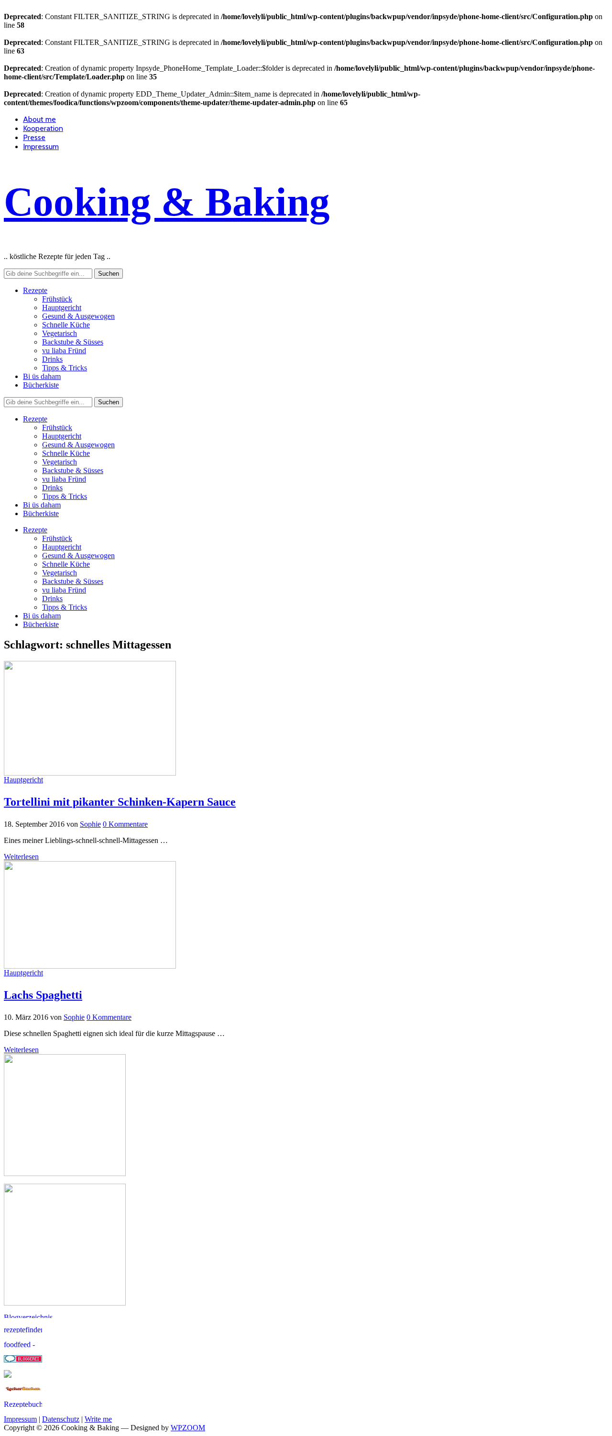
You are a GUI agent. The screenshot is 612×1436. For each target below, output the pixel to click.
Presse (34, 137)
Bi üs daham (42, 376)
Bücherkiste (41, 385)
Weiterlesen (21, 857)
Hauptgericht (61, 307)
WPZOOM (188, 1428)
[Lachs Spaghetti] (90, 966)
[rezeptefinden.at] (23, 1330)
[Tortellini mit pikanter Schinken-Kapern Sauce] (90, 773)
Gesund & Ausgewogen (78, 316)
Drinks (52, 359)
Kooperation (43, 128)
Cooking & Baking (167, 201)
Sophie (90, 824)
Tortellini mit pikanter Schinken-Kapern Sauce (120, 802)
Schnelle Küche (66, 325)
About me (39, 119)
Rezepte (35, 290)
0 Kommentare (125, 824)
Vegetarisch (59, 333)
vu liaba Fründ (64, 350)
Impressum (41, 146)
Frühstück (57, 299)
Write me (98, 1419)
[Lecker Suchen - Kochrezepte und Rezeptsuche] (23, 1390)
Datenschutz (60, 1419)
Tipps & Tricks (64, 368)
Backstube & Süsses (72, 342)
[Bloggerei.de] (23, 1360)
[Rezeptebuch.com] (23, 1405)
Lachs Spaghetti (43, 995)
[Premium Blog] (42, 1315)
